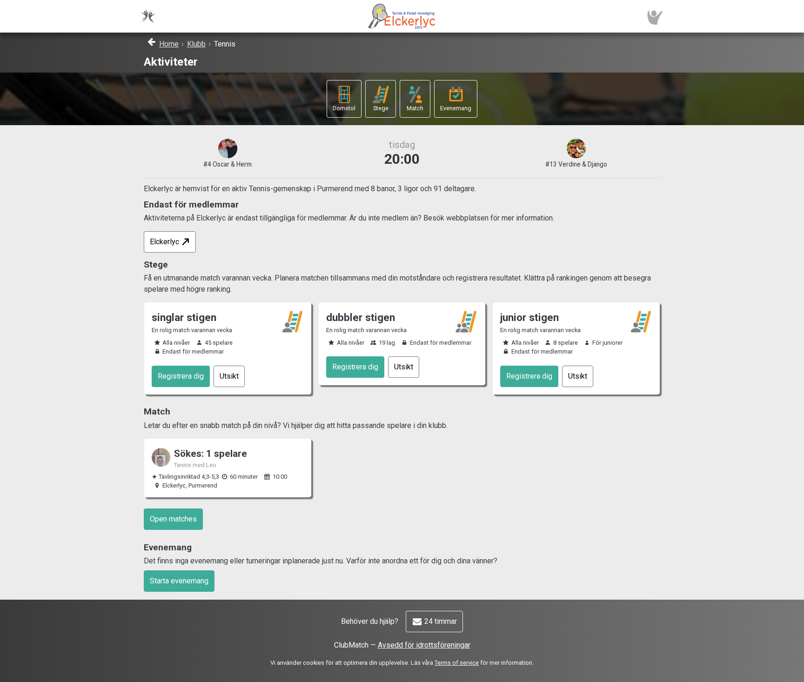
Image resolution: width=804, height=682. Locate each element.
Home (169, 44)
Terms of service (457, 662)
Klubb (196, 44)
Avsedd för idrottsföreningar (424, 645)
